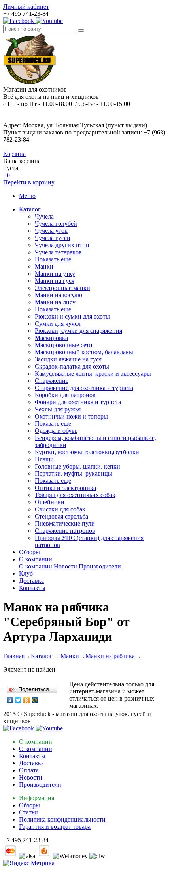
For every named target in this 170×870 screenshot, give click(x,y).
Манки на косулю (58, 295)
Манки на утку (55, 273)
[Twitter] (18, 700)
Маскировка (51, 337)
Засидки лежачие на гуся (68, 359)
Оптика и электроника (65, 487)
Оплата (29, 770)
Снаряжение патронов (65, 530)
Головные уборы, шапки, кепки (77, 466)
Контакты (32, 587)
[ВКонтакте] (10, 700)
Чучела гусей (52, 237)
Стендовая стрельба (61, 516)
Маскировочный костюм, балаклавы (84, 352)
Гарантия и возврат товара (55, 826)
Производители (100, 566)
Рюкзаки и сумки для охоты (72, 316)
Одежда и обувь (56, 430)
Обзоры (29, 552)
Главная (14, 656)
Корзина (14, 153)
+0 (6, 175)
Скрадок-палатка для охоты (72, 366)
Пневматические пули (65, 523)
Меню (27, 195)
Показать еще (53, 259)
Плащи (44, 459)
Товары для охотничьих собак (75, 495)
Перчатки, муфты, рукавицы (73, 473)
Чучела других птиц (62, 245)
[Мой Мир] (35, 700)
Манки (44, 266)
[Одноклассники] (27, 700)
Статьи (28, 812)
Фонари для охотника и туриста (78, 402)
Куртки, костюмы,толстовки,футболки (87, 452)
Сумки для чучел (58, 323)
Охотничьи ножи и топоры (71, 416)
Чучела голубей (56, 223)
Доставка (31, 580)
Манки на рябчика (110, 656)
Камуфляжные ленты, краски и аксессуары (93, 373)
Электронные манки (62, 287)
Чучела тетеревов (58, 252)
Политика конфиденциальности (62, 819)
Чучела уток (51, 230)
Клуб (26, 573)
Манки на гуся (54, 280)
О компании (35, 559)
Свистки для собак (60, 509)
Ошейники (49, 502)
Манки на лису (55, 302)
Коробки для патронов (65, 395)
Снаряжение (51, 380)
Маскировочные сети (64, 345)
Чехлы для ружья (58, 409)
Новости (65, 566)
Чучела (44, 216)
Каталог (30, 209)
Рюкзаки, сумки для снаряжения (78, 330)
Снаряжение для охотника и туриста (84, 387)
